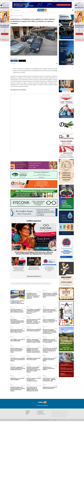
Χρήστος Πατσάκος (37, 283)
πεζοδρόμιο (18, 283)
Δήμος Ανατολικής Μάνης (45, 283)
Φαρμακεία (28, 410)
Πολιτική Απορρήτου (46, 419)
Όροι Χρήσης (40, 419)
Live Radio (27, 412)
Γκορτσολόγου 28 (41, 410)
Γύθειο (32, 283)
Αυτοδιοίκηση (20, 15)
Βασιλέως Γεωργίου (27, 283)
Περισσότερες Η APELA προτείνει (34, 276)
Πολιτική (15, 15)
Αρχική (11, 15)
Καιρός (27, 413)
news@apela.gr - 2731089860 (20, 0)
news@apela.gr (40, 412)
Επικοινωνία (12, 0)
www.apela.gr (35, 419)
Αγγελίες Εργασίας (17, 10)
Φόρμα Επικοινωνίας (41, 413)
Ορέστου (21, 283)
